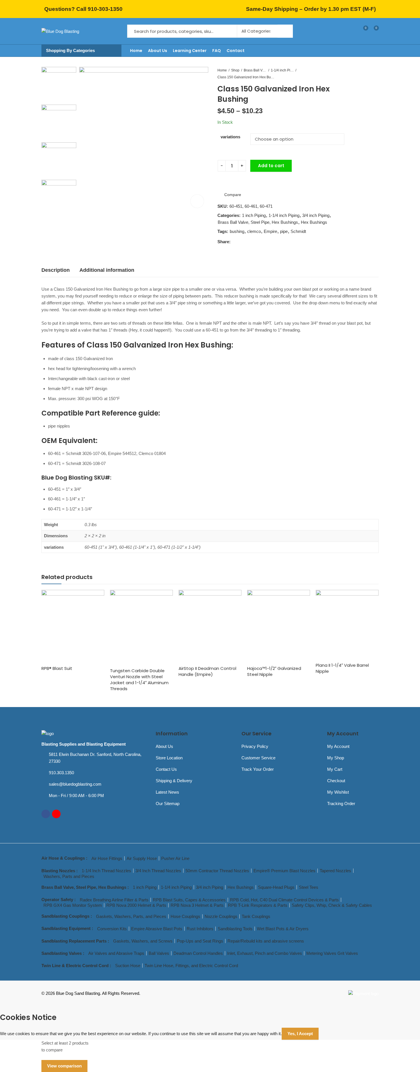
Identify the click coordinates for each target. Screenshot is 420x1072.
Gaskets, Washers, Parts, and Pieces (131, 916)
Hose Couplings (185, 916)
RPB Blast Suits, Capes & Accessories (189, 899)
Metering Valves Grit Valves (332, 953)
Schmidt (298, 231)
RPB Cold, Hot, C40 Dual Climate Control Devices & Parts (284, 899)
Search (285, 31)
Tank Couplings (256, 916)
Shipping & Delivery (174, 780)
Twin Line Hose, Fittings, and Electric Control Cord (191, 965)
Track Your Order (257, 769)
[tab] (55, 270)
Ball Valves (159, 953)
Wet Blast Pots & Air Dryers (283, 928)
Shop (235, 70)
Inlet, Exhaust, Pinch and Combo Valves (264, 953)
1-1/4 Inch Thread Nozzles (106, 870)
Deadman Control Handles (198, 953)
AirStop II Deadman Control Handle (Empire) (207, 671)
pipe (284, 231)
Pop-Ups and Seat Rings (200, 941)
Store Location (169, 757)
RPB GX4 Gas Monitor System (72, 905)
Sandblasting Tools (235, 928)
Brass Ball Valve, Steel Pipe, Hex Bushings (255, 70)
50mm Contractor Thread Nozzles (217, 870)
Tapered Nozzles (335, 870)
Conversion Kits (112, 928)
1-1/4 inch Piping (282, 70)
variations (230, 136)
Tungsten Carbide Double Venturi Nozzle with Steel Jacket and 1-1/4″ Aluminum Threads (139, 680)
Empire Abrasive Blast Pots (156, 928)
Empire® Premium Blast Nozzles (284, 870)
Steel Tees (308, 887)
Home (222, 70)
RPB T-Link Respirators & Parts (257, 905)
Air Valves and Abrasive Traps (116, 953)
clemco (254, 231)
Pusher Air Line (175, 858)
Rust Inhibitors (200, 928)
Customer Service (258, 757)
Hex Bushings (314, 222)
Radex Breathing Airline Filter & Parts (114, 899)
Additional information (106, 270)
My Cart (334, 769)
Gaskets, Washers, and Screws (143, 941)
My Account (338, 746)
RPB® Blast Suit (56, 668)
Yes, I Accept (300, 1033)
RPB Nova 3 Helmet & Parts (197, 905)
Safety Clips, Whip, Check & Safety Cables (332, 905)
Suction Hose (127, 965)
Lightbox (197, 201)
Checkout (336, 780)
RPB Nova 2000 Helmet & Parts (136, 905)
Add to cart (271, 166)
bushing (237, 231)
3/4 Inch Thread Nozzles (158, 870)
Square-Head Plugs (276, 887)
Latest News (167, 792)
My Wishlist (338, 792)
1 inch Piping (254, 215)
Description (55, 270)
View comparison (64, 1065)
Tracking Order (341, 803)
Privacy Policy (254, 746)
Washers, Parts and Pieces (68, 876)
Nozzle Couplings (221, 916)
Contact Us (166, 769)
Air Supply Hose (142, 858)
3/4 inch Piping (315, 215)
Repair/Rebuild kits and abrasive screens (265, 941)
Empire (270, 231)
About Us (164, 746)
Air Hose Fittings (106, 858)
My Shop (335, 757)
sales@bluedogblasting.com (75, 784)
